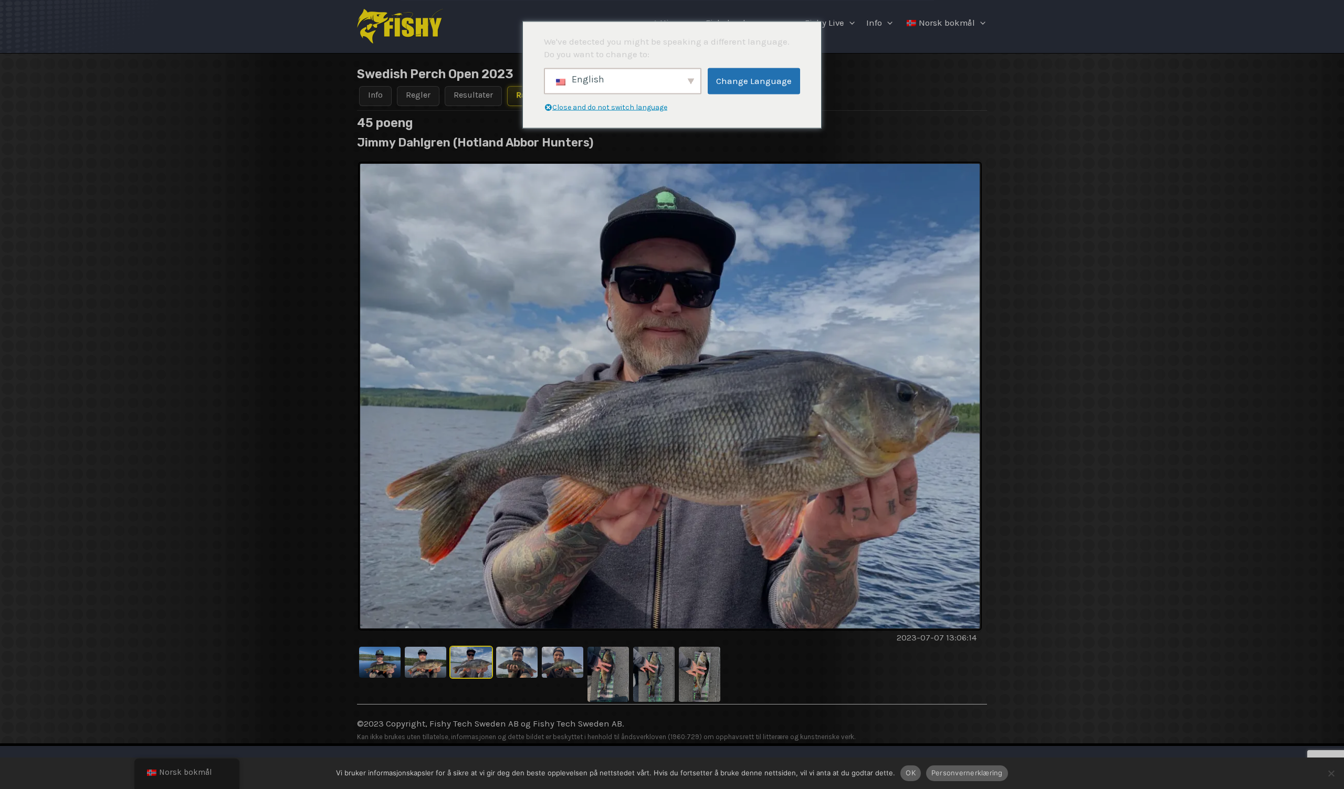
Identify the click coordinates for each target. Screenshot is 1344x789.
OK (911, 773)
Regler (418, 95)
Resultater (473, 95)
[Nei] (1331, 773)
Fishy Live (824, 23)
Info (874, 23)
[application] (849, 23)
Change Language (754, 81)
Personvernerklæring (967, 773)
